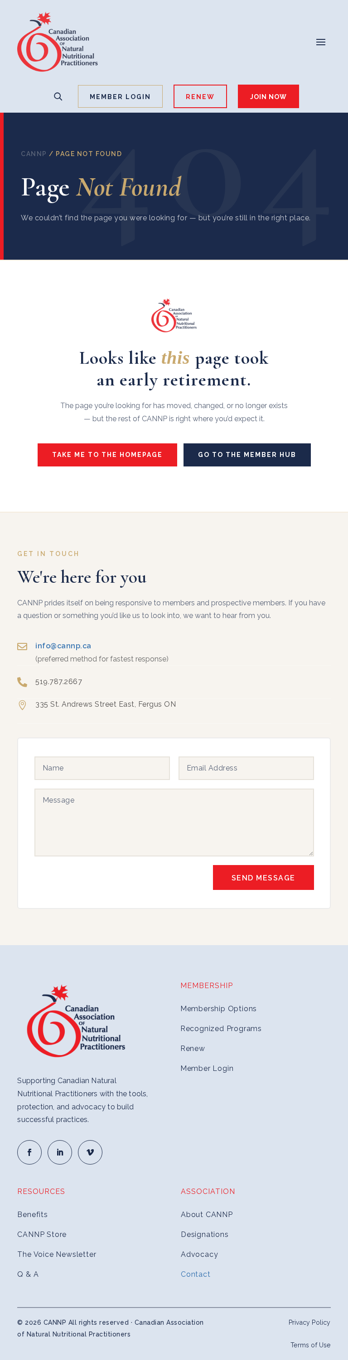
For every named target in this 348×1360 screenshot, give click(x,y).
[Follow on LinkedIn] (60, 1152)
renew (200, 96)
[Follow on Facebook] (29, 1152)
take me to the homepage (107, 454)
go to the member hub (247, 454)
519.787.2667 (58, 681)
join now (268, 96)
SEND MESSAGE (263, 878)
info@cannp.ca (63, 646)
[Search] (58, 96)
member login (120, 96)
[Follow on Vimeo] (90, 1152)
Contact (196, 1274)
